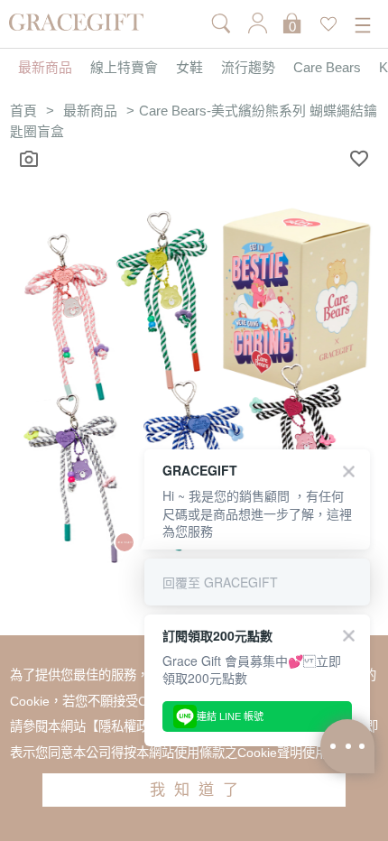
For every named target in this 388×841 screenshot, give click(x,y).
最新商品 (45, 68)
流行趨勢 (248, 68)
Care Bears (327, 68)
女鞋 (189, 68)
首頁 (23, 111)
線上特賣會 (124, 68)
